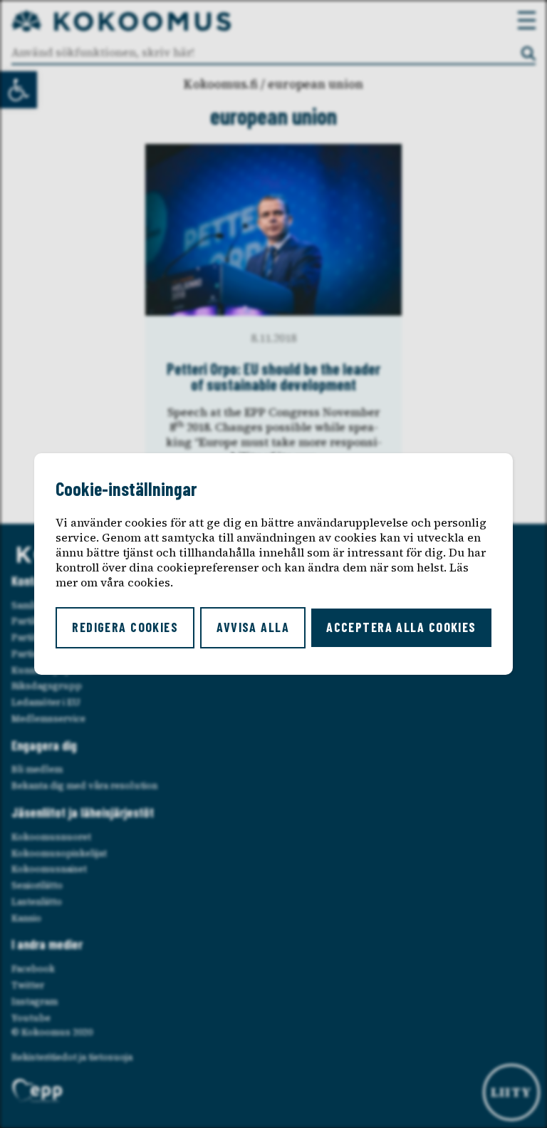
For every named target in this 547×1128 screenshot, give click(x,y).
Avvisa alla (253, 627)
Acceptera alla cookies (401, 627)
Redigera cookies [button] (125, 627)
